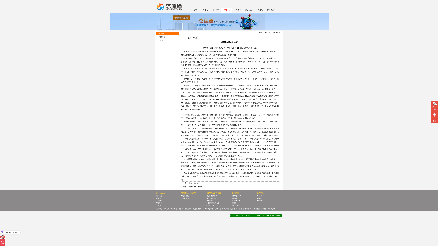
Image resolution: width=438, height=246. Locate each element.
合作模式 (237, 10)
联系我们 (159, 200)
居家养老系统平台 (211, 196)
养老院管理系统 (211, 198)
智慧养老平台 (185, 196)
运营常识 (270, 10)
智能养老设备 (185, 198)
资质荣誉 (159, 203)
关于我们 (259, 10)
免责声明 (159, 209)
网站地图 (259, 200)
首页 (264, 33)
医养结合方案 (210, 205)
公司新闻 (162, 37)
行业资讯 (162, 41)
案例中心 (226, 10)
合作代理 (159, 205)
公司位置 (259, 196)
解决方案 (215, 10)
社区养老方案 (210, 200)
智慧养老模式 (194, 183)
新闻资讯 (248, 10)
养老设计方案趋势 (196, 187)
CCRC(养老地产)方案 (212, 203)
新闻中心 (159, 198)
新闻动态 (270, 33)
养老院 (234, 203)
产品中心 (205, 10)
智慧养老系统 (236, 205)
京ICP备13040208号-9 (236, 216)
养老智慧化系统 (236, 196)
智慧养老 (234, 198)
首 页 (195, 10)
